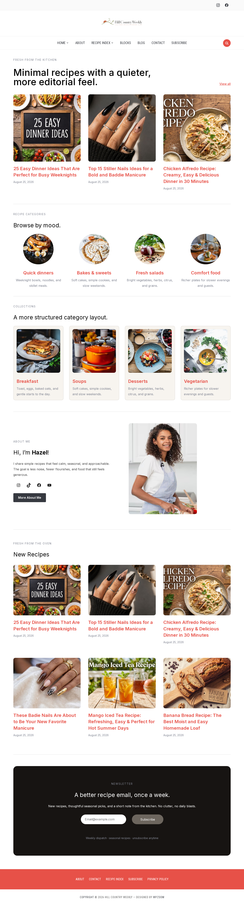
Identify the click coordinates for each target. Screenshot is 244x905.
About (80, 43)
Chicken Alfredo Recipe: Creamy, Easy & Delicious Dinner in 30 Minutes (191, 175)
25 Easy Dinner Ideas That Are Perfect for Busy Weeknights (46, 172)
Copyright (87, 897)
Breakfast (27, 381)
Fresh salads (150, 273)
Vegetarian (196, 381)
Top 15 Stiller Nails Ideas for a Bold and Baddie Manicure (120, 172)
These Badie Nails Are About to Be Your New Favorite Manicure (44, 722)
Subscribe (179, 43)
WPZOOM (158, 897)
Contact (158, 43)
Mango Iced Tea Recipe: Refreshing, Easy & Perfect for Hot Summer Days (121, 722)
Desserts (138, 381)
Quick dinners (38, 273)
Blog (141, 43)
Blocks (125, 43)
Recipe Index (101, 43)
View (223, 84)
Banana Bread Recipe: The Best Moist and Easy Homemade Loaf (192, 722)
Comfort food (205, 273)
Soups (79, 381)
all (229, 84)
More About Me (29, 497)
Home (61, 43)
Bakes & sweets (94, 273)
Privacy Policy (158, 879)
